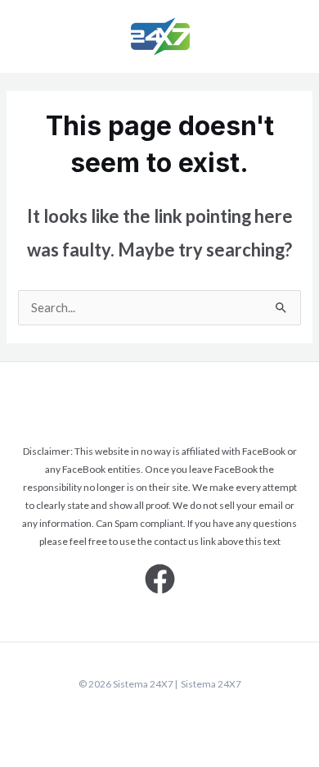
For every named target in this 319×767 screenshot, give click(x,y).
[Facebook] (160, 579)
